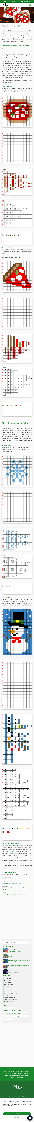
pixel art (14, 1016)
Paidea (17, 1094)
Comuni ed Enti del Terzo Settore (12, 993)
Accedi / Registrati (24, 1)
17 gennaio (6, 1008)
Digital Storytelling (8, 984)
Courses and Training (9, 997)
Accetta (17, 1113)
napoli (19, 1013)
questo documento (17, 1077)
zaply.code (11, 851)
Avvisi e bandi (7, 980)
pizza (19, 1016)
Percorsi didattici (8, 992)
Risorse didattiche (8, 982)
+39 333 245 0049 (6, 1)
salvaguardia (7, 1018)
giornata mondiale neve (10, 1013)
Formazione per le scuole (17, 1096)
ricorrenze (25, 1016)
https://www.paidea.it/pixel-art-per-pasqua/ (11, 883)
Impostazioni (17, 1117)
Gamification (7, 986)
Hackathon (7, 995)
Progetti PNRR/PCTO (8, 990)
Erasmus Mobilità (8, 1001)
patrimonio (7, 1016)
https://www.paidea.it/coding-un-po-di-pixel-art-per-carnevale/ (15, 894)
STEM (30, 30)
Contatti (13, 1)
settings (17, 1108)
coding (8, 862)
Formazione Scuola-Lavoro (10, 999)
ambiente (14, 1008)
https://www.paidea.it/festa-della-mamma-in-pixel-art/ (14, 878)
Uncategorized (7, 978)
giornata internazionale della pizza (12, 1010)
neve (25, 1013)
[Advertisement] (17, 916)
